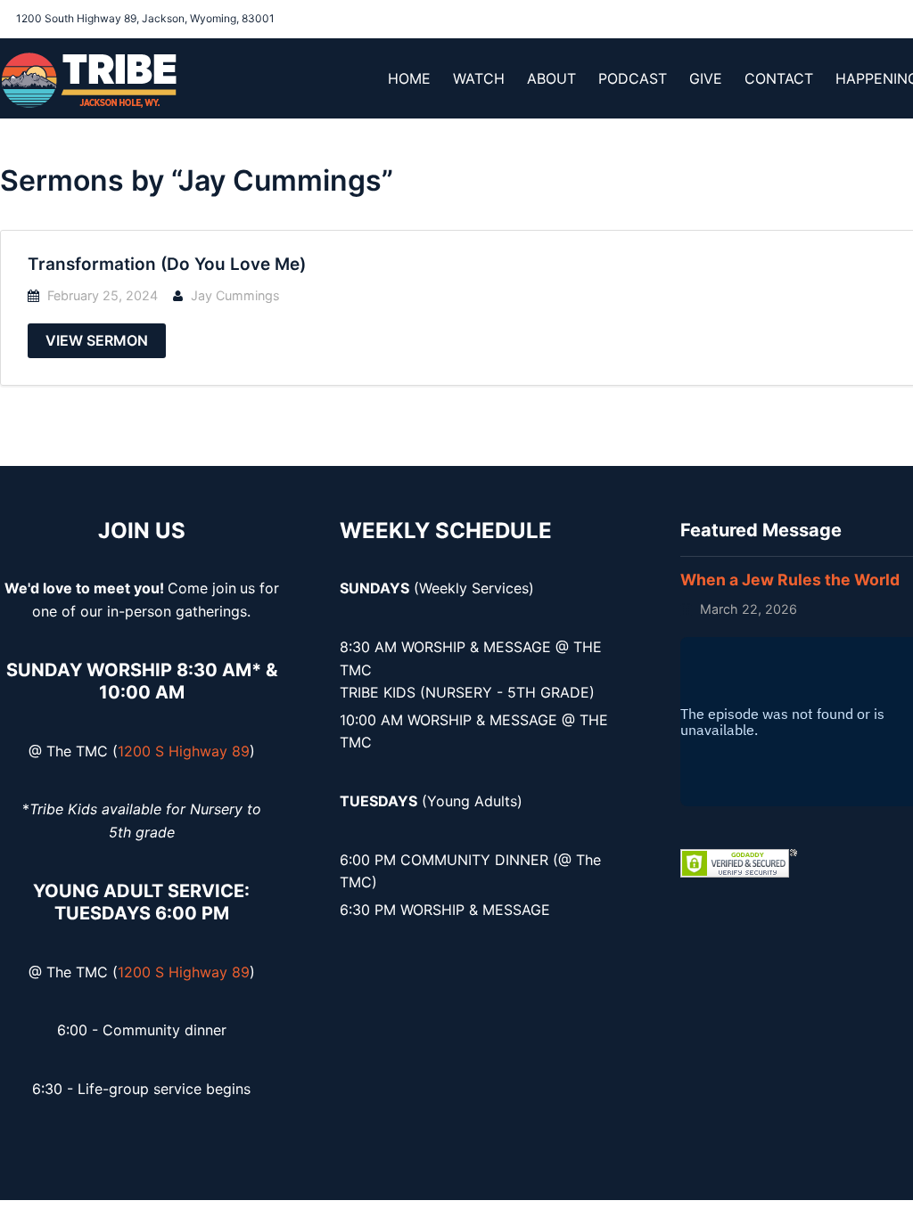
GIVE (705, 78)
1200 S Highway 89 (184, 751)
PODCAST (632, 78)
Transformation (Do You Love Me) (167, 264)
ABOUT (551, 78)
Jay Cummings (235, 295)
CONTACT (778, 78)
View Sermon (96, 340)
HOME (409, 78)
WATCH (479, 78)
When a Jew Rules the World (790, 579)
